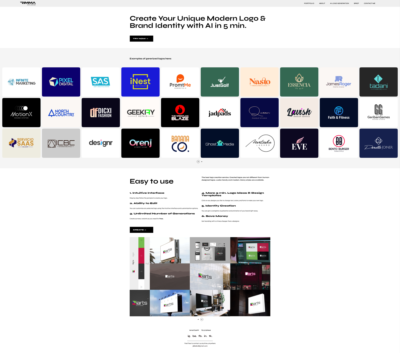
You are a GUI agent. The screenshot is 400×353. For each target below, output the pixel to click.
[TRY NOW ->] (141, 38)
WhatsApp (194, 330)
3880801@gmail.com (200, 346)
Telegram (206, 330)
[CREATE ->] (141, 230)
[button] (198, 161)
